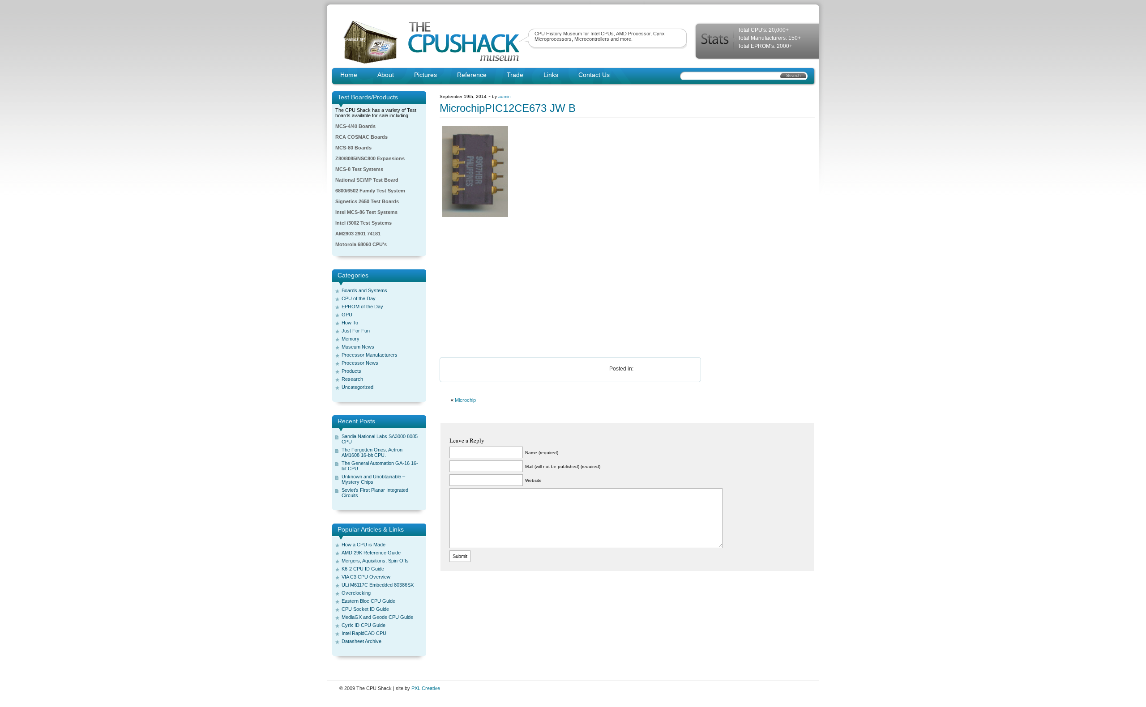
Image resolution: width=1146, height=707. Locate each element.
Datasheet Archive (361, 641)
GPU (347, 314)
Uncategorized (357, 387)
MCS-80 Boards (353, 147)
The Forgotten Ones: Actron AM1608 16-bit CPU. (372, 452)
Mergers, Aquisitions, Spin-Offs (375, 560)
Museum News (358, 346)
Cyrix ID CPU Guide (363, 625)
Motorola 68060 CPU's (361, 244)
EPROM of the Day (362, 306)
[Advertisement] (627, 287)
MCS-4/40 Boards (355, 126)
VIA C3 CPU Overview (366, 576)
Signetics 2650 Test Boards (367, 201)
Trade (515, 74)
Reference (472, 74)
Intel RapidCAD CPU (364, 633)
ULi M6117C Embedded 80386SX (378, 585)
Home (348, 74)
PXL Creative (425, 688)
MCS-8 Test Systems (359, 169)
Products (351, 371)
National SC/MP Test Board (366, 180)
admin (504, 96)
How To (350, 322)
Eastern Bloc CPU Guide (368, 601)
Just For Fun (356, 330)
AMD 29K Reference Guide (371, 552)
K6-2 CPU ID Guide (363, 568)
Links (550, 74)
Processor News (360, 363)
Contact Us (594, 74)
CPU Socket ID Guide (365, 609)
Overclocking (356, 593)
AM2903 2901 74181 (358, 233)
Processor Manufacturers (370, 355)
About (385, 74)
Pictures (425, 74)
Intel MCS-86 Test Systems (366, 212)
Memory (350, 338)
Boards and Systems (364, 290)
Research (352, 379)
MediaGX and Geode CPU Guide (377, 617)
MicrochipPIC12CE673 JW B (508, 108)
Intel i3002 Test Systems (363, 223)
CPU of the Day (359, 298)
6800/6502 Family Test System (370, 190)
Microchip (465, 400)
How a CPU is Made (363, 544)
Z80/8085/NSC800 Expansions (370, 158)
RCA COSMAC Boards (361, 137)
